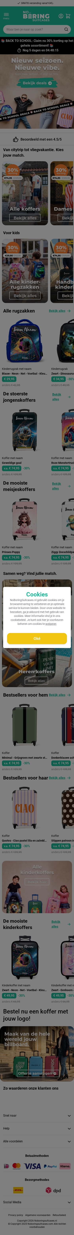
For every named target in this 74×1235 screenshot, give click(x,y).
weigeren (50, 623)
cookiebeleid (18, 619)
